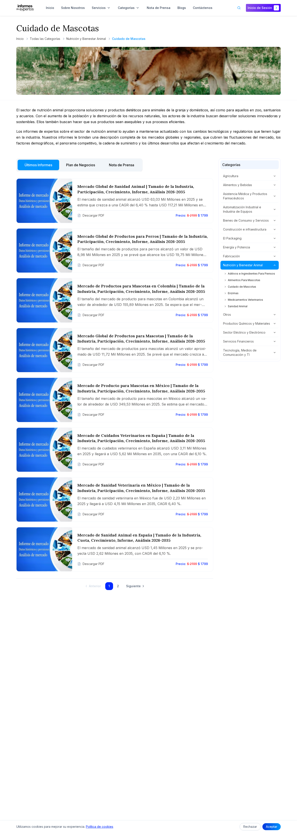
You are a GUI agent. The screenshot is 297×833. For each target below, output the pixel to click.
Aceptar (271, 826)
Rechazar (250, 826)
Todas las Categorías (45, 39)
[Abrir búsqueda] (239, 8)
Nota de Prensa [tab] (121, 165)
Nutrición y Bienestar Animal (86, 39)
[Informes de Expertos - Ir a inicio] (25, 8)
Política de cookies (99, 826)
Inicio (20, 39)
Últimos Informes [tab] (38, 165)
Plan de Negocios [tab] (80, 165)
